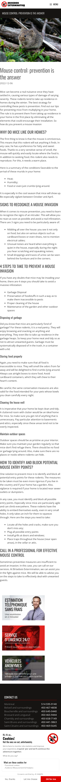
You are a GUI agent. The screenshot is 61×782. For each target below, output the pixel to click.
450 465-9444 (49, 714)
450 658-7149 (49, 718)
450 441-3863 (49, 722)
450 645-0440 (49, 711)
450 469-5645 (49, 725)
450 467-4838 (49, 707)
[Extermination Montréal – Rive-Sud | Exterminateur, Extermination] (13, 4)
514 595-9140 (49, 704)
